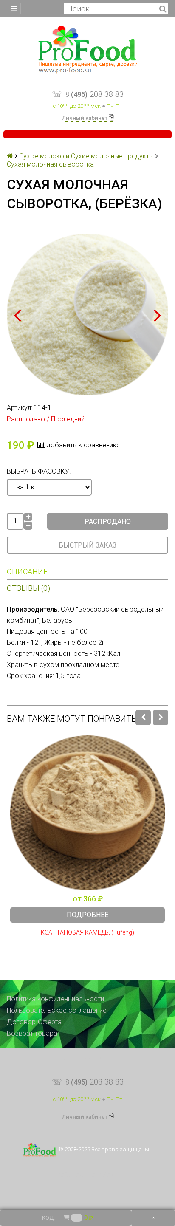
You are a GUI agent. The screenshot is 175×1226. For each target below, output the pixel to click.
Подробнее (87, 915)
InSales (108, 1175)
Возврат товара (32, 1033)
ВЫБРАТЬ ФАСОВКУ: (39, 471)
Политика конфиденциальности (55, 999)
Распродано (108, 521)
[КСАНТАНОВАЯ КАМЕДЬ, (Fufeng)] (87, 812)
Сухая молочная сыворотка (50, 164)
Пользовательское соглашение (57, 1010)
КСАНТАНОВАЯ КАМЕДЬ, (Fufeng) (87, 932)
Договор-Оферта (34, 1022)
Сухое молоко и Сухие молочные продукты (86, 156)
